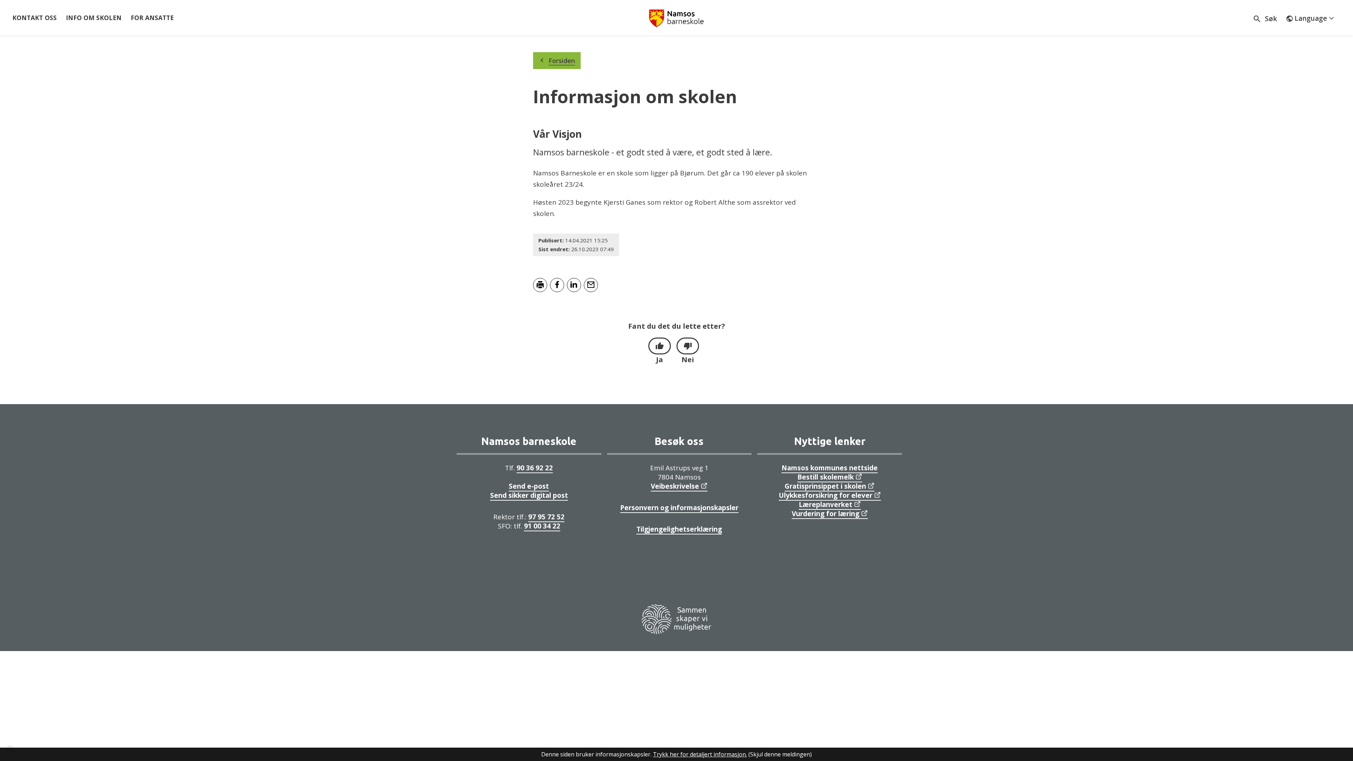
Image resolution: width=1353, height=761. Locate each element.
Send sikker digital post (529, 495)
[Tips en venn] (591, 285)
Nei (687, 359)
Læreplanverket (825, 504)
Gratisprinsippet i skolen (825, 486)
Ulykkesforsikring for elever (825, 495)
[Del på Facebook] (557, 285)
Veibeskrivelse (675, 486)
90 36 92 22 (535, 467)
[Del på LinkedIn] (574, 285)
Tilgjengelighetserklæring (679, 529)
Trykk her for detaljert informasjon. (700, 754)
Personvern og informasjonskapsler (679, 507)
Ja (659, 359)
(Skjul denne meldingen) (780, 754)
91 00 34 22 (542, 526)
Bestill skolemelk (825, 477)
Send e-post (529, 486)
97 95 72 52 (546, 516)
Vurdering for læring (825, 513)
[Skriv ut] (540, 285)
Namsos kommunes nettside (829, 467)
